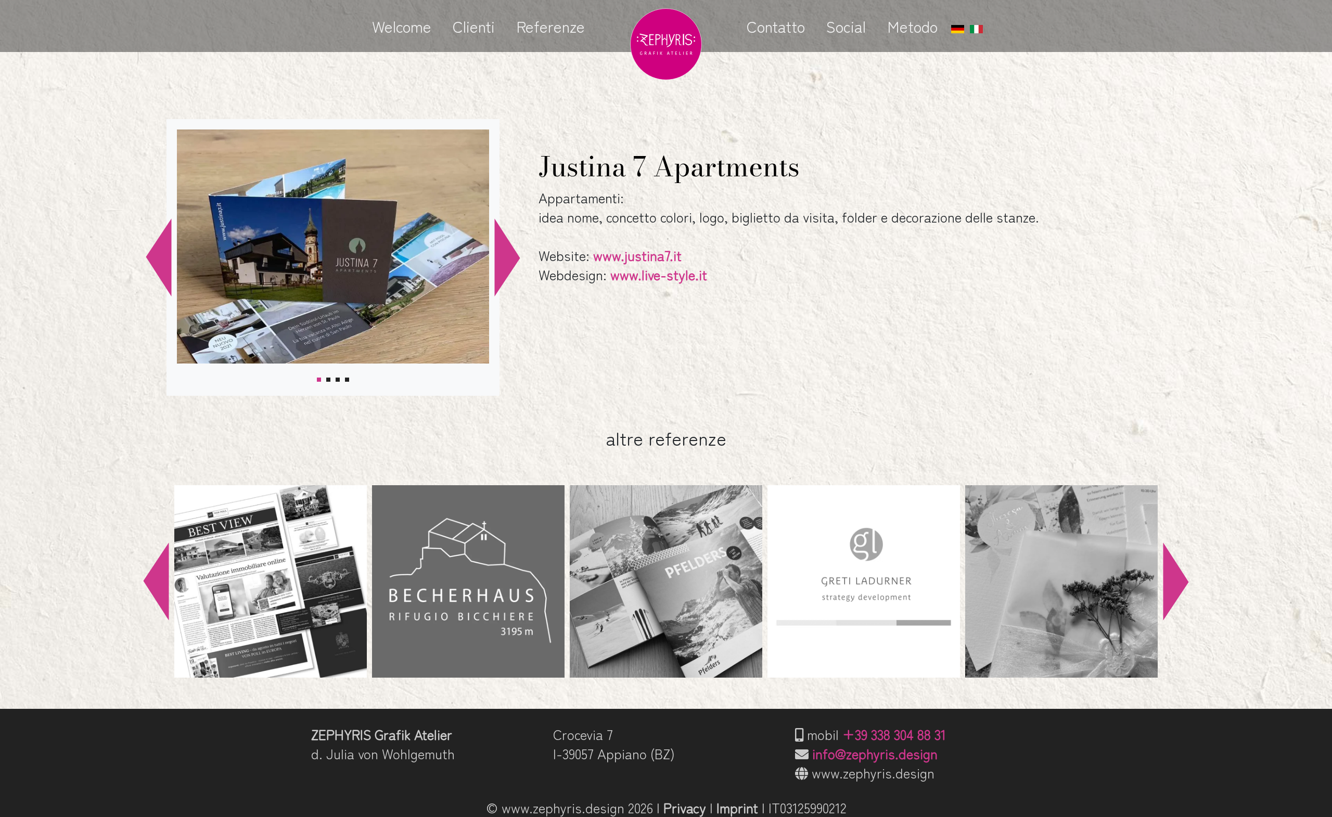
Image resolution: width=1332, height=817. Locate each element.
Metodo (912, 26)
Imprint (737, 807)
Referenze (550, 26)
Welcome (401, 26)
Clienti (474, 26)
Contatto (776, 26)
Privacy (684, 807)
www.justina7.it (637, 255)
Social (846, 26)
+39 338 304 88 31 (894, 734)
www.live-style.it (658, 274)
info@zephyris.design (875, 753)
